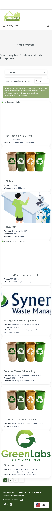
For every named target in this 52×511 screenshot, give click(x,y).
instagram (11, 504)
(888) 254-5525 (25, 492)
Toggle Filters (12, 72)
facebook (5, 504)
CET (21, 500)
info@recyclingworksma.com (13, 496)
